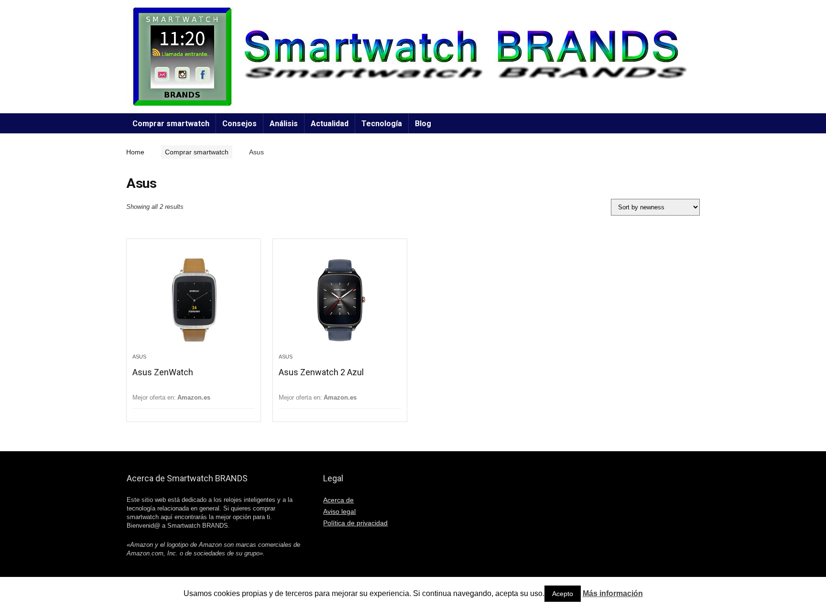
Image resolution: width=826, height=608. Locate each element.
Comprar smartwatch (170, 123)
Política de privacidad (355, 523)
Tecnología (381, 123)
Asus (139, 356)
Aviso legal (339, 511)
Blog (423, 123)
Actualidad (329, 123)
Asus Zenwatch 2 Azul (321, 372)
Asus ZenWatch (162, 372)
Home (135, 152)
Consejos (239, 123)
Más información (613, 593)
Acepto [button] (562, 593)
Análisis (284, 123)
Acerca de (338, 500)
